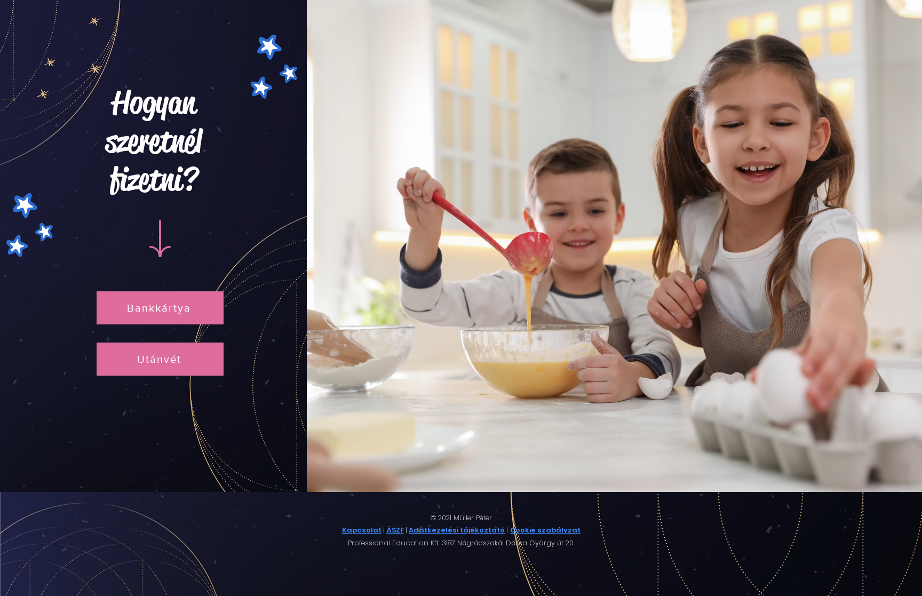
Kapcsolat (361, 530)
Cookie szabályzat (545, 530)
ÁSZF (395, 530)
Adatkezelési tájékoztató (457, 530)
